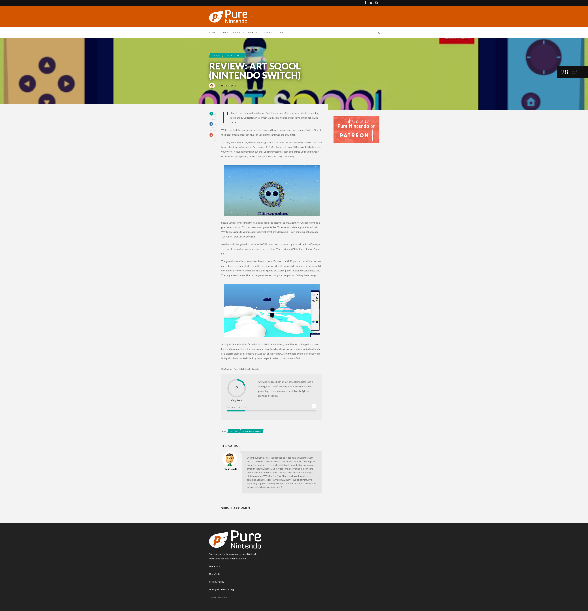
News (223, 32)
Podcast (268, 32)
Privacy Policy (216, 581)
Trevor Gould (228, 86)
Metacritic (214, 566)
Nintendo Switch (234, 55)
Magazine (253, 32)
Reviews (237, 32)
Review (234, 431)
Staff (280, 32)
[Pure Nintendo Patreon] (356, 129)
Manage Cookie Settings (222, 589)
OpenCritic (215, 573)
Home (212, 32)
